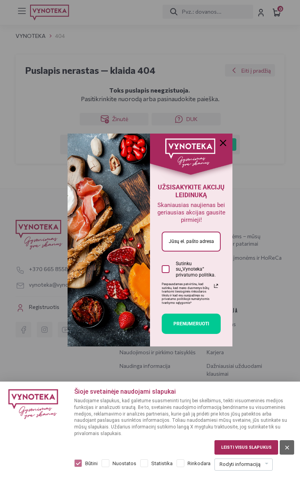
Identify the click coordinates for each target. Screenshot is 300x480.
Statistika (162, 463)
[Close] (223, 143)
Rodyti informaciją (240, 464)
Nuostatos (124, 463)
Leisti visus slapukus (246, 447)
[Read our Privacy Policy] (216, 286)
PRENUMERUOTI (191, 324)
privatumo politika (195, 275)
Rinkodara (199, 463)
